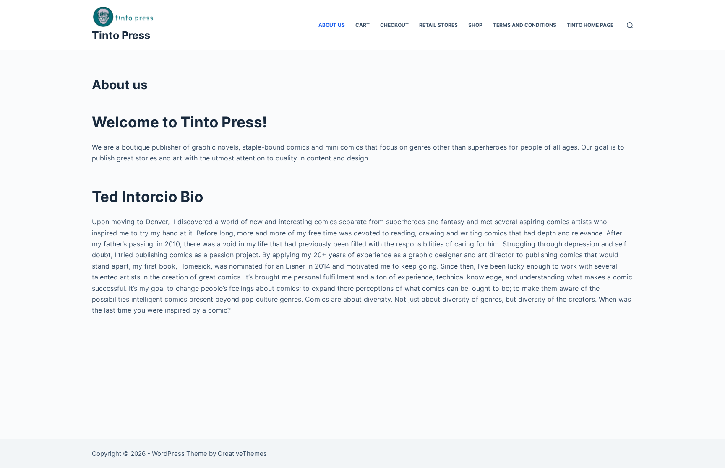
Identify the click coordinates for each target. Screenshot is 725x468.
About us (331, 25)
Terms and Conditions (524, 25)
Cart (362, 25)
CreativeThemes (242, 454)
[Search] (630, 25)
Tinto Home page (590, 25)
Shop (475, 25)
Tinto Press (121, 35)
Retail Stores (438, 25)
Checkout (394, 25)
